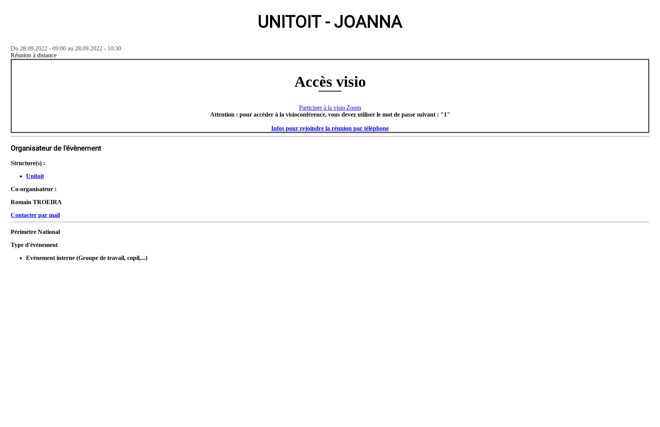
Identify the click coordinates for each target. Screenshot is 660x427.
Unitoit (35, 176)
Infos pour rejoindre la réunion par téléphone (330, 128)
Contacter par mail (35, 215)
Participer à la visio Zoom (330, 107)
